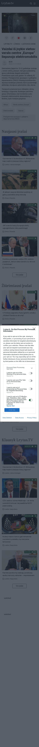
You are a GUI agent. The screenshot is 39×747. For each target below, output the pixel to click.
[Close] (35, 329)
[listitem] (19, 368)
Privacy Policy (32, 418)
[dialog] (19, 373)
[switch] (30, 373)
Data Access (19, 418)
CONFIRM (12, 410)
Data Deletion (7, 418)
